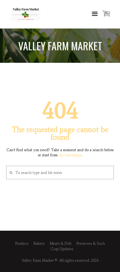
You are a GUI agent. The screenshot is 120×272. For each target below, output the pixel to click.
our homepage (70, 155)
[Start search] (11, 172)
